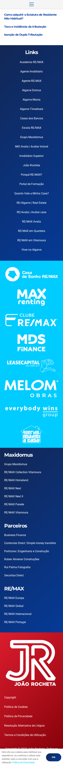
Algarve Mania (31, 99)
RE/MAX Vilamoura (16, 512)
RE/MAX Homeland (16, 480)
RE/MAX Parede (14, 504)
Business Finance (15, 535)
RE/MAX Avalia (31, 221)
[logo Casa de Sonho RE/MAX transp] (31, 274)
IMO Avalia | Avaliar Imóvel (31, 146)
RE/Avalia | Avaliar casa (31, 212)
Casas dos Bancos (31, 118)
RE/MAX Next (12, 488)
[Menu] (31, 4)
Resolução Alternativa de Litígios (24, 725)
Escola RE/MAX (31, 127)
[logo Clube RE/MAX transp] (31, 320)
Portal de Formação (31, 184)
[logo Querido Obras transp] (31, 434)
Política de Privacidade (18, 716)
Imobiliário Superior (31, 156)
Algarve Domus (31, 90)
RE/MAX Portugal (15, 622)
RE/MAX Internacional (17, 614)
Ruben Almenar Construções (21, 559)
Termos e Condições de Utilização (25, 735)
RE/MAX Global (13, 606)
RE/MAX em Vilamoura (31, 240)
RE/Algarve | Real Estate (31, 202)
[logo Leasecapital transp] (31, 365)
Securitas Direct (14, 575)
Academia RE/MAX (31, 62)
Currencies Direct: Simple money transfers (30, 543)
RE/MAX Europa (14, 598)
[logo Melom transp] (31, 388)
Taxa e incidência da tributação (25, 26)
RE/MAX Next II (13, 496)
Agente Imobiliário (31, 71)
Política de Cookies (16, 707)
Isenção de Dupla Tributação (23, 34)
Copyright (10, 697)
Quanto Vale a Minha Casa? (31, 193)
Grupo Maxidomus (31, 137)
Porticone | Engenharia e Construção (26, 551)
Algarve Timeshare (31, 109)
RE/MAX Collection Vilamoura (22, 472)
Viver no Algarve (31, 249)
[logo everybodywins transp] (31, 411)
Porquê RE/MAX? (31, 174)
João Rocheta (31, 165)
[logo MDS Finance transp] (31, 342)
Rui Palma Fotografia (17, 567)
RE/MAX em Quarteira (31, 231)
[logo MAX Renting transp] (31, 297)
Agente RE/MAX (31, 81)
